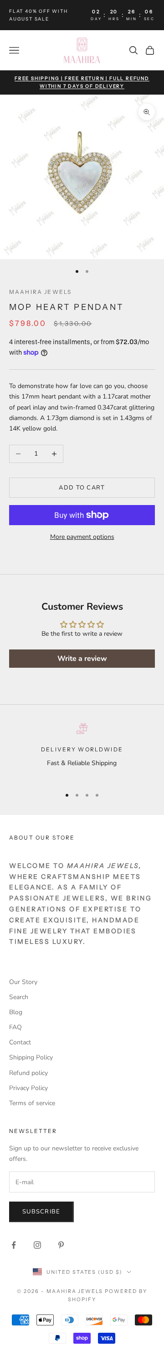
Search (18, 997)
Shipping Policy (31, 1057)
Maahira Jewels (40, 291)
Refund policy (28, 1073)
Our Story (23, 982)
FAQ (15, 1027)
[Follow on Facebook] (13, 1245)
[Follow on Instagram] (37, 1245)
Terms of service (32, 1103)
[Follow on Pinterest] (61, 1245)
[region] (82, 751)
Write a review (82, 659)
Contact (20, 1042)
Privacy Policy (28, 1088)
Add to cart (82, 488)
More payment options (82, 536)
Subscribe (41, 1212)
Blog (15, 1012)
